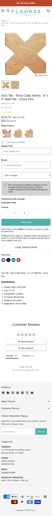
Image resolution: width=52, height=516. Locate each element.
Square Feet (7, 146)
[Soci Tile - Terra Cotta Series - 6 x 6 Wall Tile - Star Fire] (17, 133)
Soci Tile (7, 107)
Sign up (41, 431)
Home (4, 21)
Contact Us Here (8, 472)
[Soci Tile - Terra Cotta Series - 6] (5, 85)
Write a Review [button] (27, 341)
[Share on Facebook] (3, 260)
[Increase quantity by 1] (24, 213)
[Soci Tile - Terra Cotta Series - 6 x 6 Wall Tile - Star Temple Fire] (28, 133)
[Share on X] (8, 260)
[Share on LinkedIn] (13, 260)
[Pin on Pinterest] (19, 260)
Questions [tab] (26, 355)
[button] (48, 11)
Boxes (4, 160)
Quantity (4, 207)
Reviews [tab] (10, 355)
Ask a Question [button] (27, 348)
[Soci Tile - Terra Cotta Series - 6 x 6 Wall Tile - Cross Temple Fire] (6, 133)
